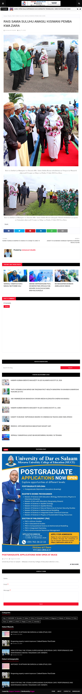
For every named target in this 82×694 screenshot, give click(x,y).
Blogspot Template (14, 691)
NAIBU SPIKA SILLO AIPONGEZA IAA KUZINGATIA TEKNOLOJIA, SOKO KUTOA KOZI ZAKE (42, 9)
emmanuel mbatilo (10, 30)
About (59, 691)
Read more (75, 564)
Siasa (4, 621)
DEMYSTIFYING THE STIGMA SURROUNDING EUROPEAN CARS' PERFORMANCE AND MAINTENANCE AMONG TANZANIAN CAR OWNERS (42, 652)
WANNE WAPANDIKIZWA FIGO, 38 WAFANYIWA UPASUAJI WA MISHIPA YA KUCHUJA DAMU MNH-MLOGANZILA (40, 287)
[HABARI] (41, 503)
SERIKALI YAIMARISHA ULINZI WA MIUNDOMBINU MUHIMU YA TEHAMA (36, 435)
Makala (61, 618)
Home (5, 16)
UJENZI (11, 621)
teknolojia (37, 621)
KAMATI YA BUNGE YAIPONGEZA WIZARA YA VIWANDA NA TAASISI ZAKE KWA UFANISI (41, 417)
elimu (29, 621)
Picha (75, 618)
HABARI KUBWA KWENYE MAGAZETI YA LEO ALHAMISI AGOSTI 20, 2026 (36, 380)
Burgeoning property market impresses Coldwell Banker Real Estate (33, 641)
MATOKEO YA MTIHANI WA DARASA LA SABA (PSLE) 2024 (31, 632)
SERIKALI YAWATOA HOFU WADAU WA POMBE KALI (13, 285)
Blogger (32, 691)
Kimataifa (39, 618)
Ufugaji (24, 621)
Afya (4, 618)
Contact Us (67, 691)
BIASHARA (11, 618)
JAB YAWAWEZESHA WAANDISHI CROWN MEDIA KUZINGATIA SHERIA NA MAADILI (40, 399)
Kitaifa (10, 16)
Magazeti (54, 618)
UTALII (17, 621)
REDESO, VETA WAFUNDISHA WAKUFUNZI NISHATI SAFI (31, 426)
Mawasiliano (76, 691)
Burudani (19, 618)
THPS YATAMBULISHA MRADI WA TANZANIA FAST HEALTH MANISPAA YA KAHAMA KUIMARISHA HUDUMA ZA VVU (45, 391)
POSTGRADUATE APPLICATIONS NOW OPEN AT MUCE (29, 555)
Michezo (68, 618)
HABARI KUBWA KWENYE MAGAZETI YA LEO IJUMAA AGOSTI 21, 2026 (35, 408)
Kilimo (32, 618)
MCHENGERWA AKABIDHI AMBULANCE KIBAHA (64, 285)
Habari (26, 618)
